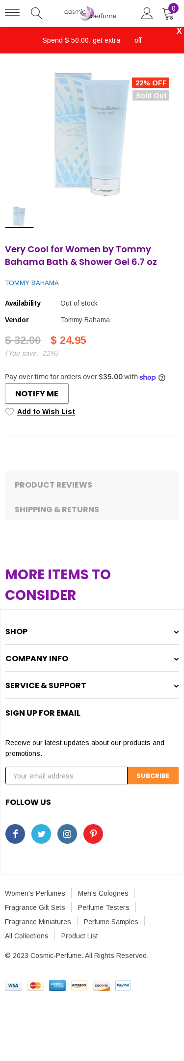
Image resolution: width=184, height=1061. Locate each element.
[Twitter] (41, 834)
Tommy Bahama (32, 282)
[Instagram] (67, 834)
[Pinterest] (93, 834)
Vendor (16, 320)
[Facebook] (15, 834)
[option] (92, 133)
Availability (23, 303)
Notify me (36, 393)
